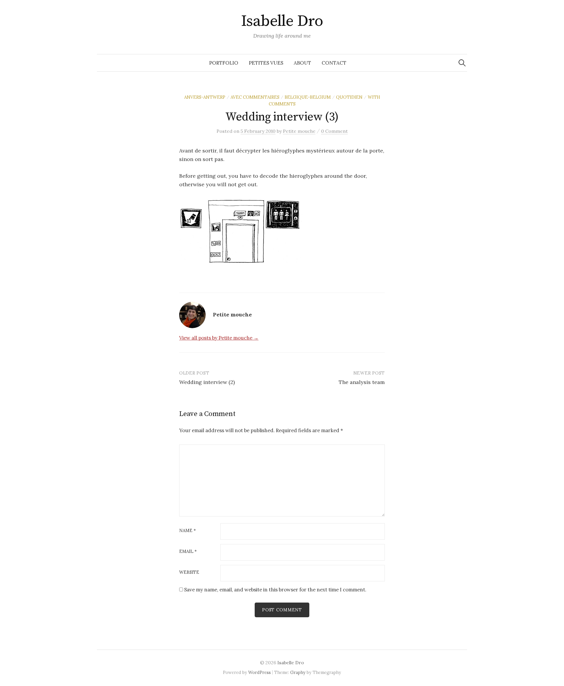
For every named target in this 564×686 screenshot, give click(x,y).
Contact (334, 63)
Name (187, 531)
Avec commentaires (255, 97)
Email (188, 551)
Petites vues (266, 63)
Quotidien (349, 97)
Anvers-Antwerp (204, 97)
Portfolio (223, 63)
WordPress (259, 672)
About (302, 63)
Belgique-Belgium (308, 97)
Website (189, 572)
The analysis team (362, 382)
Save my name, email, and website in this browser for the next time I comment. (275, 589)
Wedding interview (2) (207, 382)
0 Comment (334, 131)
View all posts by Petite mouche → (218, 338)
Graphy (298, 672)
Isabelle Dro (282, 21)
